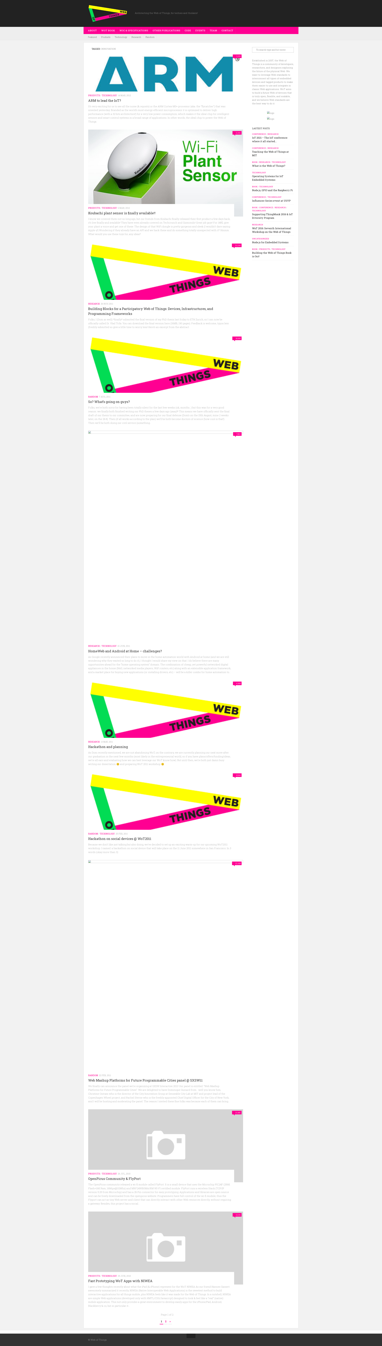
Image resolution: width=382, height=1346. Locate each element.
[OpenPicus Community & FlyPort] (165, 1145)
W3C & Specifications (133, 30)
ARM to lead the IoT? (104, 100)
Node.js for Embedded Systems (270, 242)
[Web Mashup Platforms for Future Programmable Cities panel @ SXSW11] (165, 972)
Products (105, 37)
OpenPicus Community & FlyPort (114, 1178)
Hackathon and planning (108, 747)
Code (188, 30)
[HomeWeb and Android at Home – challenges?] (165, 543)
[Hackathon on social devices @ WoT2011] (165, 807)
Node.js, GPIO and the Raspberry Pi (272, 190)
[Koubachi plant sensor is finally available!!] (165, 173)
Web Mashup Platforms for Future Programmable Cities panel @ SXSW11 (145, 1080)
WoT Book (108, 30)
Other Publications (166, 30)
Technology (121, 37)
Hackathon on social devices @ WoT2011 (119, 838)
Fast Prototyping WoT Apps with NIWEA (120, 1281)
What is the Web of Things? (268, 165)
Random (149, 37)
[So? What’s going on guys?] (165, 370)
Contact (227, 30)
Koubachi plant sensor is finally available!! (121, 213)
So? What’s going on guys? (109, 402)
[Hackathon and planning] (165, 715)
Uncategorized (260, 238)
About (92, 30)
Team (213, 30)
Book (255, 162)
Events (200, 30)
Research (136, 37)
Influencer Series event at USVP (271, 200)
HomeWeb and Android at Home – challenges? (125, 651)
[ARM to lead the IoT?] (165, 78)
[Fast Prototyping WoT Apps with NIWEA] (165, 1248)
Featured (92, 37)
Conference (259, 134)
